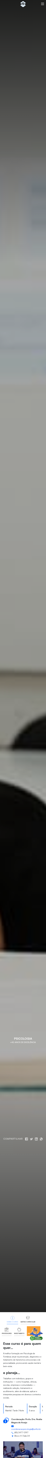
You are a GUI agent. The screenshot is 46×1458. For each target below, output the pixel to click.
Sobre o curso (12, 1322)
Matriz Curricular (28, 1322)
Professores (7, 1333)
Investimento (19, 1333)
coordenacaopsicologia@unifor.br (26, 1429)
